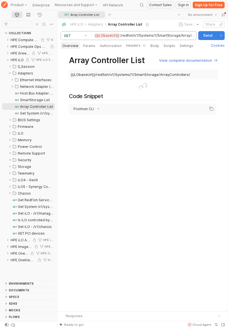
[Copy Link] (220, 24)
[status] (13, 324)
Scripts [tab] (169, 46)
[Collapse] (8, 60)
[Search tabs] (178, 14)
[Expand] (8, 40)
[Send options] (221, 35)
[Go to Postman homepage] (4, 5)
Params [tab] (89, 46)
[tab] (17, 14)
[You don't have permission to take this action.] (109, 14)
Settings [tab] (186, 46)
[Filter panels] (6, 24)
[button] (223, 15)
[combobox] (202, 15)
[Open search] (141, 5)
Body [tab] (154, 46)
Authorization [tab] (111, 46)
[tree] (28, 158)
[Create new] (37, 24)
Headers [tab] (136, 45)
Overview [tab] (70, 46)
